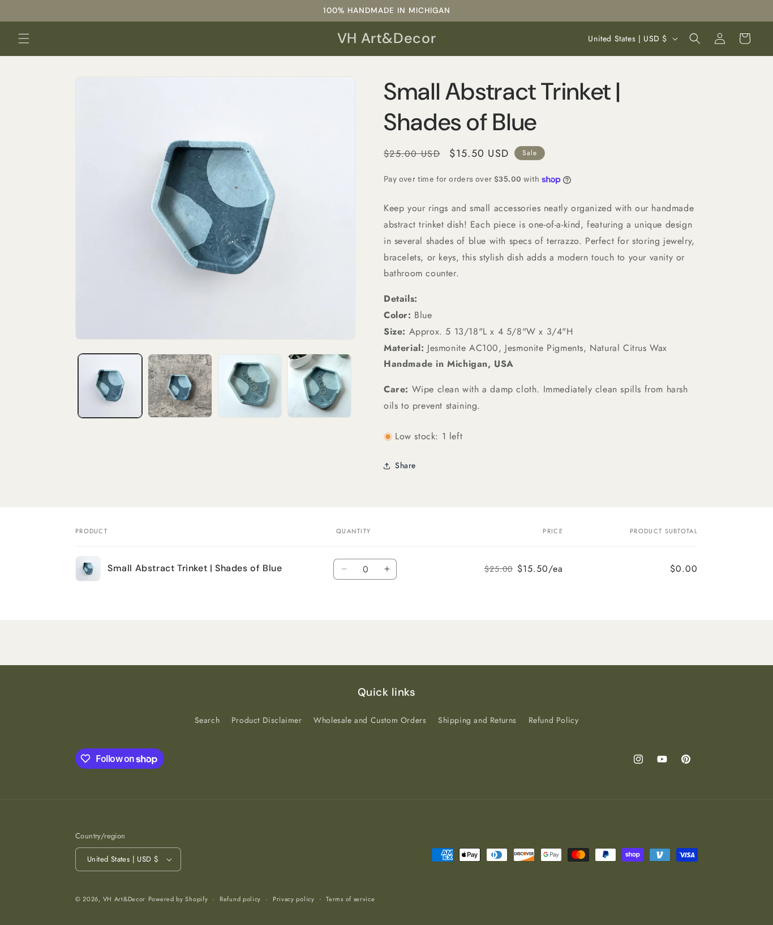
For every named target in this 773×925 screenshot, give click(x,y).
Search (207, 720)
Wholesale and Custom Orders (370, 720)
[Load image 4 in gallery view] (319, 386)
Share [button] (405, 465)
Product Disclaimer (266, 720)
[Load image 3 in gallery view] (250, 386)
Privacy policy (294, 898)
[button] (23, 38)
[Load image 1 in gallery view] (110, 386)
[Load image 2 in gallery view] (180, 386)
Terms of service (350, 898)
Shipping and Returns (477, 720)
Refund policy (240, 898)
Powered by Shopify (178, 898)
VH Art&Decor (124, 898)
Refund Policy (554, 720)
